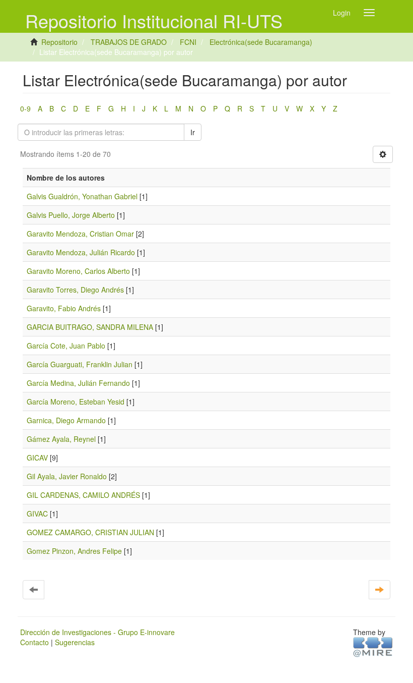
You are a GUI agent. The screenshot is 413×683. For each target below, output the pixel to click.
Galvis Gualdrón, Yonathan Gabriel (82, 196)
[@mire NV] (373, 646)
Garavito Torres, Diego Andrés (75, 289)
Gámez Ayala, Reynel (61, 439)
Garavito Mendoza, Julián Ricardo (81, 252)
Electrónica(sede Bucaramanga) (261, 42)
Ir (192, 132)
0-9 (25, 108)
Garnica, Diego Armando (66, 420)
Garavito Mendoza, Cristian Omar (80, 234)
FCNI (188, 42)
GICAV (37, 457)
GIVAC (37, 513)
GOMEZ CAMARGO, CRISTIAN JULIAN (90, 532)
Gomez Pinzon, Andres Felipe (74, 551)
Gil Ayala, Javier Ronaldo (67, 476)
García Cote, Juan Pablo (66, 345)
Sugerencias (75, 642)
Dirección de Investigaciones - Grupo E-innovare (97, 632)
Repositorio (59, 42)
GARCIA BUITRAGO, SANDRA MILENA (90, 327)
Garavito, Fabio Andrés (64, 308)
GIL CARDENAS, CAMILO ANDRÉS (83, 495)
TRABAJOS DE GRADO (129, 42)
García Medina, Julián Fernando (78, 383)
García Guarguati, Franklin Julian (79, 364)
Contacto (34, 642)
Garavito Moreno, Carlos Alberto (78, 271)
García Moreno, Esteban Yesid (75, 401)
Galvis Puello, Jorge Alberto (71, 215)
